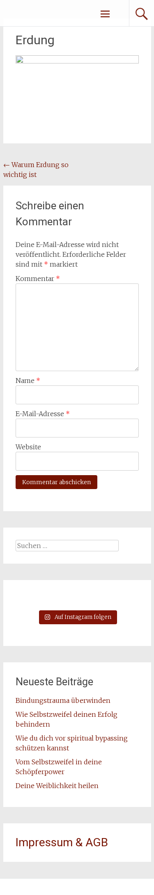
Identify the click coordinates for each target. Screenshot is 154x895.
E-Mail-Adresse (43, 414)
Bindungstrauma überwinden (64, 700)
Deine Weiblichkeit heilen (57, 786)
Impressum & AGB (62, 842)
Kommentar (38, 278)
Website (28, 447)
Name (28, 380)
